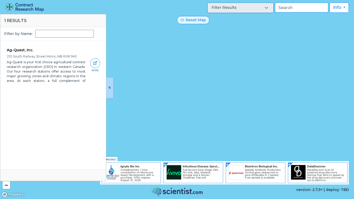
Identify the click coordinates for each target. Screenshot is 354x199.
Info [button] (337, 7)
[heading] (24, 7)
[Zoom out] (6, 185)
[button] (240, 8)
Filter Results (224, 7)
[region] (177, 99)
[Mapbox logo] (13, 194)
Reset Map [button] (196, 20)
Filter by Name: (18, 33)
